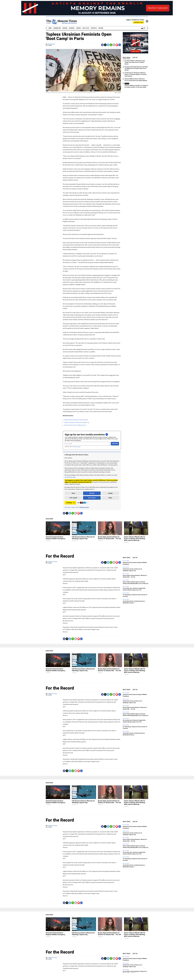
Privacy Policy (77, 446)
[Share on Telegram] (108, 45)
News (50, 28)
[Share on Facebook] (102, 45)
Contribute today (138, 22)
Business (71, 28)
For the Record (60, 556)
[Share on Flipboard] (116, 45)
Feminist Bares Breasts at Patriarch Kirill (76, 420)
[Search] (147, 28)
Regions (65, 28)
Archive (101, 28)
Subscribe (115, 443)
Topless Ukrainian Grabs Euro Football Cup (76, 422)
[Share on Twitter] (105, 45)
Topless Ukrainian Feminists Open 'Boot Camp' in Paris (78, 36)
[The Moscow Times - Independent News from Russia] (61, 21)
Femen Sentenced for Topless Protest (75, 425)
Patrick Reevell (51, 44)
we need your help (70, 477)
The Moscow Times (52, 561)
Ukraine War (57, 28)
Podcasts (94, 28)
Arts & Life (86, 28)
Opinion (78, 28)
